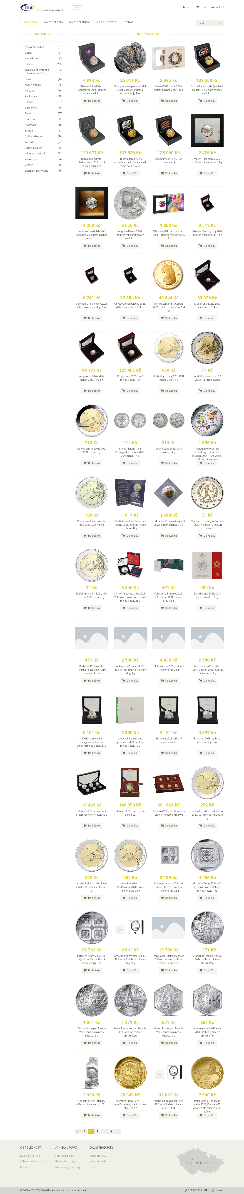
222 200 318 (194, 1190)
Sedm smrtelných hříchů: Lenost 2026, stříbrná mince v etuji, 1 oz (91, 235)
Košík (202, 7)
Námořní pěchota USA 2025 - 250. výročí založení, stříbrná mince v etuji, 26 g (130, 597)
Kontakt (128, 22)
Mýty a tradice (44, 84)
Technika (44, 142)
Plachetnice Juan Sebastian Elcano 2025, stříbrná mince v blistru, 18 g (130, 525)
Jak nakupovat (104, 22)
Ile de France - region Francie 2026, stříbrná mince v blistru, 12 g (130, 1032)
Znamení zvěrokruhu (44, 170)
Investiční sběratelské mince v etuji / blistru (44, 71)
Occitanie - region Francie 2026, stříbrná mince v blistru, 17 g (207, 1032)
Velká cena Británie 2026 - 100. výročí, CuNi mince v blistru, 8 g (168, 597)
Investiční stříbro (79, 22)
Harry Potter (44, 58)
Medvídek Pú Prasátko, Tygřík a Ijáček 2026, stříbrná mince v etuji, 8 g (207, 670)
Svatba (44, 130)
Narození (44, 90)
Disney (44, 52)
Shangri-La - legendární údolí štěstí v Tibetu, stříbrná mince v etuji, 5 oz (130, 90)
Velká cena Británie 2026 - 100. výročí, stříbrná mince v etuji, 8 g (130, 670)
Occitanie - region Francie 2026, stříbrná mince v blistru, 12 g (92, 1032)
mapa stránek (80, 1190)
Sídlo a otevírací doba (32, 1161)
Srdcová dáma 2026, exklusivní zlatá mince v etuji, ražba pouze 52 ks (130, 162)
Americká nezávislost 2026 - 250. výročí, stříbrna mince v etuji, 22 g (130, 959)
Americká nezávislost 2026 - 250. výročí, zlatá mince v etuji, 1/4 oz (169, 1104)
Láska (44, 79)
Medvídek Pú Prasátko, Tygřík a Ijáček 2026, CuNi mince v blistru (92, 670)
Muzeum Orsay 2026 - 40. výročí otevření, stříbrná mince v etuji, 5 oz (91, 959)
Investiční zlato (53, 22)
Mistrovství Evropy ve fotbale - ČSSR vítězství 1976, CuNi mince (207, 525)
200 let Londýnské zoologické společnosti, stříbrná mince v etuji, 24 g (91, 742)
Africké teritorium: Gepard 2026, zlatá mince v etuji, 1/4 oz (169, 307)
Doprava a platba (64, 1155)
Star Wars (44, 125)
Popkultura (44, 96)
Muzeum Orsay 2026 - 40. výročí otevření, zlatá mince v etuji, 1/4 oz (130, 1104)
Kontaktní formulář (30, 1155)
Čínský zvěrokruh (44, 47)
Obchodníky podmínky (67, 1167)
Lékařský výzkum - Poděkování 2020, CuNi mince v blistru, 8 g (130, 887)
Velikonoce (44, 159)
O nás (23, 1167)
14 (110, 1131)
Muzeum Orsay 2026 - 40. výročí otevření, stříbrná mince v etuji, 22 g (168, 887)
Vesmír (44, 165)
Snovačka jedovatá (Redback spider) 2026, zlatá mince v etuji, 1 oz (207, 90)
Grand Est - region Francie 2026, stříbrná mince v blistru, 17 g (168, 1032)
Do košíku (94, 100)
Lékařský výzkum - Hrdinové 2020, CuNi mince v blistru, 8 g (91, 887)
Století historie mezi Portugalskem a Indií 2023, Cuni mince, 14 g (130, 452)
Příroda (44, 102)
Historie (44, 64)
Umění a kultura (44, 147)
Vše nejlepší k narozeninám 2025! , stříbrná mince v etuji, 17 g (169, 235)
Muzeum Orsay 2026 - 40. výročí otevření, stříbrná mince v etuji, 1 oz (207, 887)
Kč (76, 7)
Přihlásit (219, 7)
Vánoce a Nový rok (44, 153)
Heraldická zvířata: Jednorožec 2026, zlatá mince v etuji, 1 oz (91, 162)
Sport (44, 113)
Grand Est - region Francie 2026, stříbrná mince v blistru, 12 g (207, 959)
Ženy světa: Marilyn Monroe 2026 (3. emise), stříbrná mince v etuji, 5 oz (168, 959)
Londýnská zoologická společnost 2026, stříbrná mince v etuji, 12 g (130, 742)
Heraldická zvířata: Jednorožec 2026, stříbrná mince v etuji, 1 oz (91, 90)
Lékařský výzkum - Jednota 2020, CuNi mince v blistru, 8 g (207, 815)
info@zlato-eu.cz (216, 1190)
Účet (188, 7)
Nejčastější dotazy (65, 1161)
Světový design (44, 136)
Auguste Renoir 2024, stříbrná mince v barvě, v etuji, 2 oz (130, 235)
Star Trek (44, 119)
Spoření (94, 1167)
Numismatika (29, 22)
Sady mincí (44, 107)
